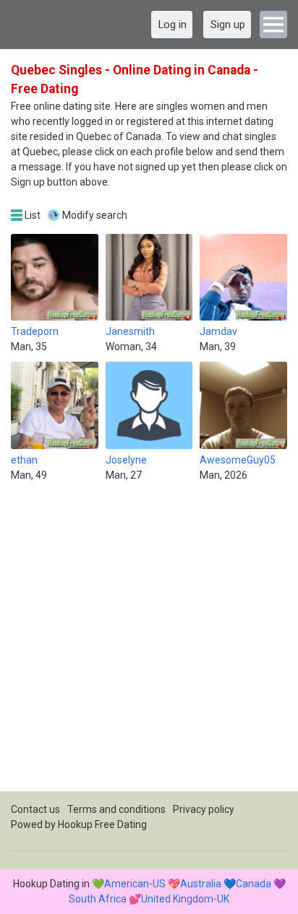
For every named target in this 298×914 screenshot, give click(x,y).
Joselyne (126, 460)
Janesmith (130, 331)
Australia (200, 883)
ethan (24, 460)
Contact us (35, 809)
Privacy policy (203, 809)
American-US (135, 883)
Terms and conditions (116, 809)
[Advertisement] (149, 642)
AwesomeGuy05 (238, 460)
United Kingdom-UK (185, 899)
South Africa (98, 899)
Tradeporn (35, 331)
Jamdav (218, 331)
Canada (253, 883)
